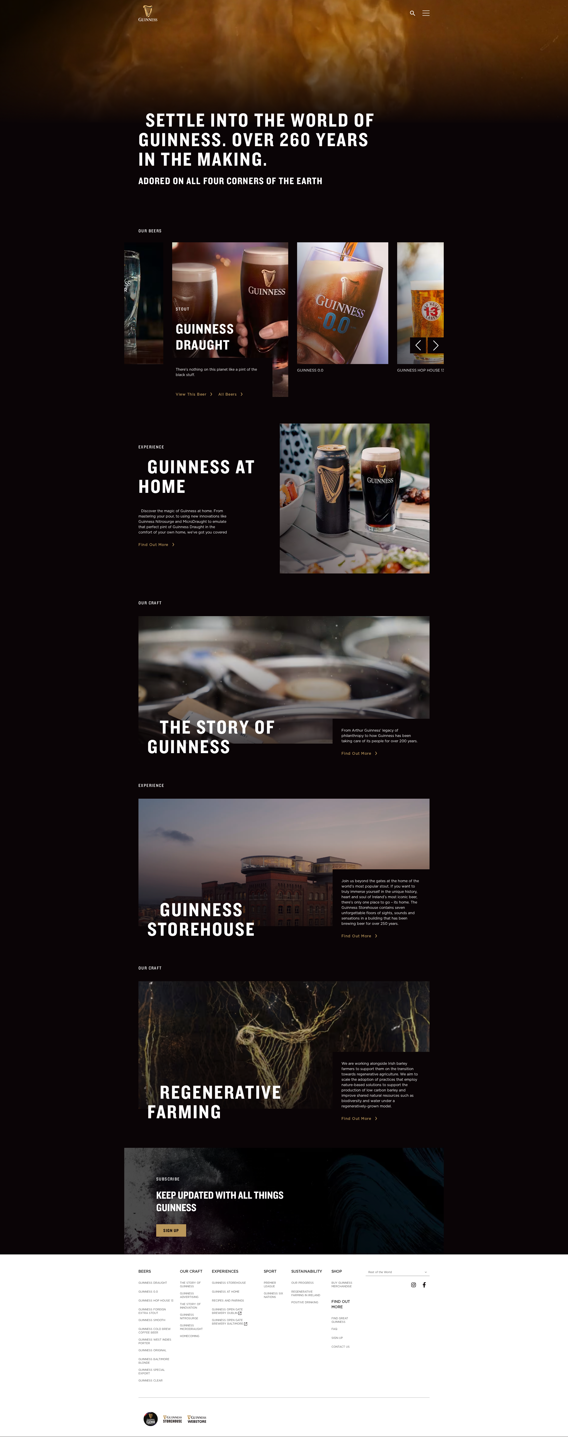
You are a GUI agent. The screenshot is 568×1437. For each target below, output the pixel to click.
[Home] (147, 13)
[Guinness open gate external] (151, 1419)
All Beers (227, 394)
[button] (418, 345)
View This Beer (191, 394)
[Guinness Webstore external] (196, 1419)
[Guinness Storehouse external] (172, 1419)
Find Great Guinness (339, 1320)
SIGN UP (171, 1230)
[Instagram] (413, 1285)
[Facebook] (424, 1285)
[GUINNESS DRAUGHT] (230, 319)
